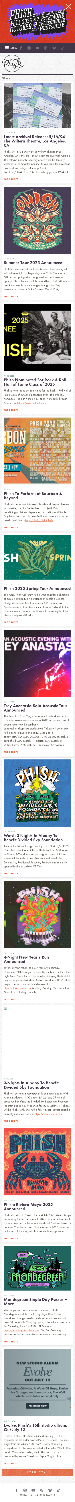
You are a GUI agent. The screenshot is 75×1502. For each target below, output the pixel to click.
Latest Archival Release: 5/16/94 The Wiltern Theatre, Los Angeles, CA (35, 141)
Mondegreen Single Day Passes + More (35, 1301)
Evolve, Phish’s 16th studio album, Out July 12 (35, 1427)
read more (11, 179)
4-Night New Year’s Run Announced (26, 959)
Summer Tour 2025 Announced (33, 262)
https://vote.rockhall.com (31, 403)
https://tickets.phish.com (17, 988)
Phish (13, 63)
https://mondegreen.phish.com (21, 1330)
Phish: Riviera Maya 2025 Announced (28, 1206)
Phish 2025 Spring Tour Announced (37, 588)
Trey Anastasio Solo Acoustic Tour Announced (35, 708)
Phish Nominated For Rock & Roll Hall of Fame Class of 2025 (35, 382)
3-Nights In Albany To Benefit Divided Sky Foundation (31, 1085)
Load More (37, 1472)
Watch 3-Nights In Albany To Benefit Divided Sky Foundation (33, 837)
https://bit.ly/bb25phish (39, 520)
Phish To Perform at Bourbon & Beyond (33, 495)
